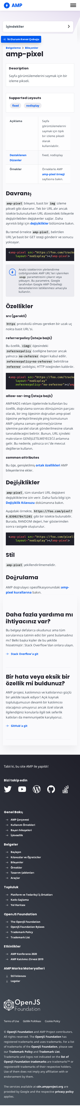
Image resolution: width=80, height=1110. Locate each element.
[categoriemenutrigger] (21, 39)
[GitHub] (51, 789)
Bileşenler (31, 48)
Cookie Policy (52, 1021)
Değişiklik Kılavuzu (20, 503)
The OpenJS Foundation (25, 921)
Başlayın (16, 852)
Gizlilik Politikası (32, 1021)
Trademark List (20, 937)
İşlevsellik (17, 835)
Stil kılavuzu (18, 976)
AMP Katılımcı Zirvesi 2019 (27, 959)
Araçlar (15, 878)
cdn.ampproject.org (50, 1086)
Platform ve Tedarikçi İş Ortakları (32, 894)
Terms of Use (11, 1021)
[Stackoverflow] (66, 789)
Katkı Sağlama (20, 899)
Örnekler (16, 867)
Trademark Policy (22, 932)
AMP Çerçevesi (20, 819)
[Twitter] (8, 789)
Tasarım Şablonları (22, 872)
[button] (73, 5)
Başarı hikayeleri (21, 830)
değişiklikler (39, 223)
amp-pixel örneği (53, 174)
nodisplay (32, 105)
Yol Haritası (18, 905)
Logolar (15, 981)
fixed (15, 105)
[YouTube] (22, 789)
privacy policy (64, 1091)
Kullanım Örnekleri (23, 825)
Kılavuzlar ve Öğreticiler (26, 857)
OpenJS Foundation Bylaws (27, 927)
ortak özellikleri (48, 465)
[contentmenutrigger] (38, 26)
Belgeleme (13, 48)
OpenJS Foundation (20, 1032)
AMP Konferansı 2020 (24, 954)
